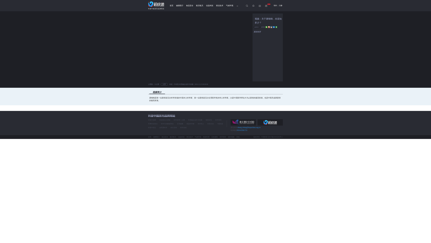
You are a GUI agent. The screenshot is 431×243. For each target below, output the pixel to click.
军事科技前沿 (153, 124)
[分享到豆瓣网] (276, 27)
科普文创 (210, 124)
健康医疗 (179, 6)
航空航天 (199, 6)
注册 (280, 5)
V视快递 (220, 124)
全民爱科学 (163, 127)
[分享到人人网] (274, 27)
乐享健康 (180, 124)
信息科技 (209, 6)
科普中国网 (152, 120)
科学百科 (218, 120)
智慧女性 (209, 120)
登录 (275, 5)
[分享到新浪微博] (269, 27)
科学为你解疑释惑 (167, 124)
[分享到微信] (266, 27)
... (237, 6)
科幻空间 (174, 127)
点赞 (164, 84)
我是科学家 (190, 124)
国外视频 (231, 137)
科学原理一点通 (179, 120)
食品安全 (189, 6)
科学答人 (201, 124)
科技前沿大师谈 (164, 120)
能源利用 (206, 137)
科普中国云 (152, 127)
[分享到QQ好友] (271, 27)
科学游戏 (183, 127)
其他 (238, 137)
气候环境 (229, 6)
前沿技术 (219, 6)
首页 (171, 6)
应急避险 (214, 137)
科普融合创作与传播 (195, 120)
